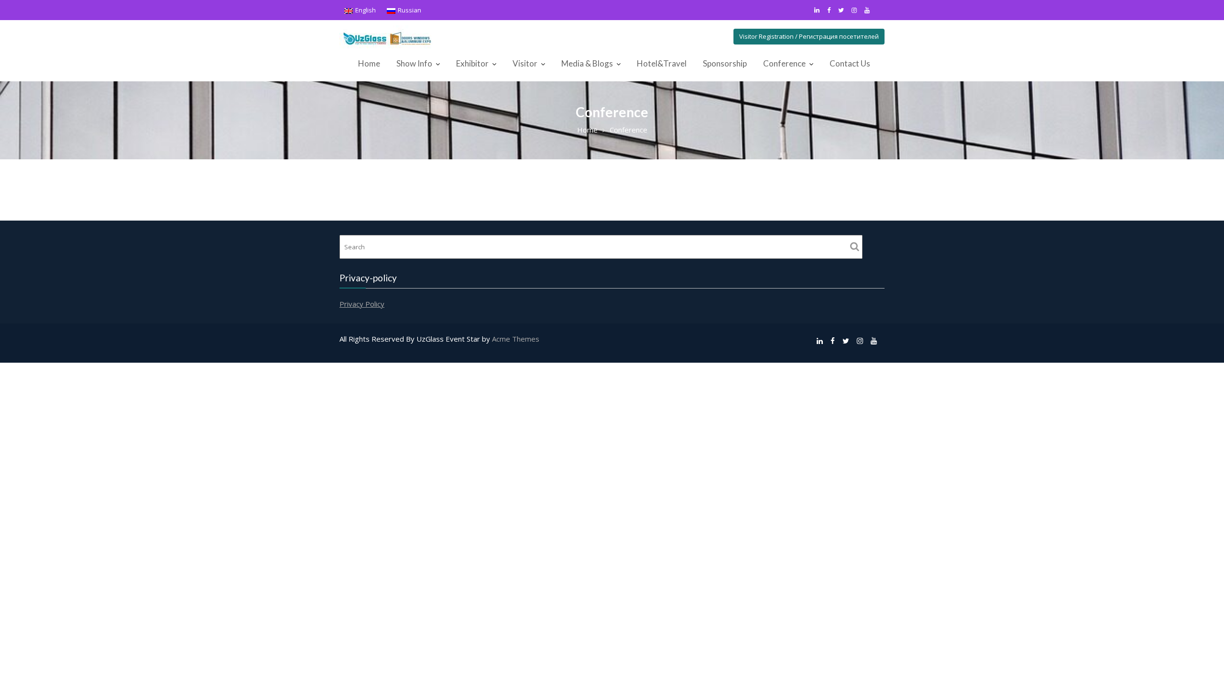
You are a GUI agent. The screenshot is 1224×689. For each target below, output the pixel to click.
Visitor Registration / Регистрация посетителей (809, 36)
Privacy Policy (361, 303)
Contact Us (850, 63)
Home (369, 63)
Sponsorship (725, 63)
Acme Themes (515, 339)
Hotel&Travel (662, 63)
